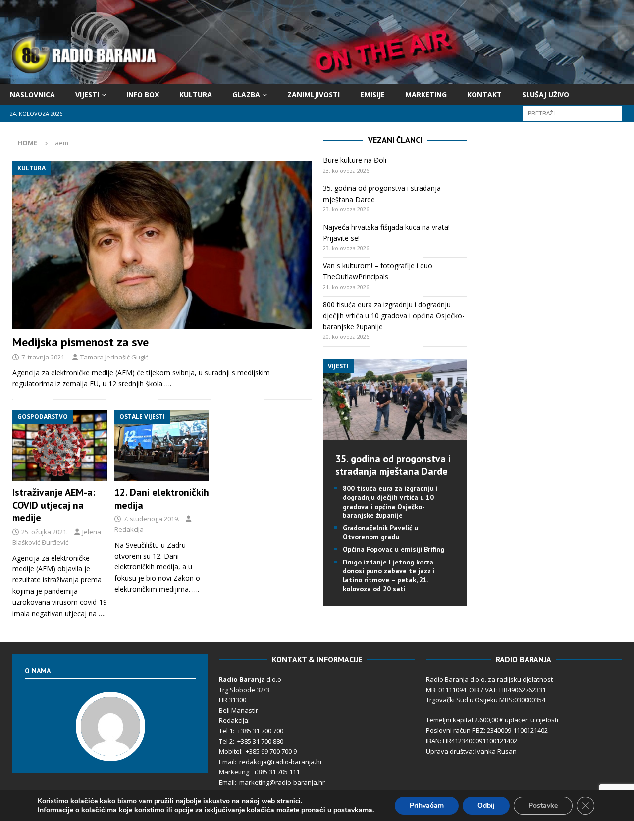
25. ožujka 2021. (44, 531)
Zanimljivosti (313, 94)
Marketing (426, 94)
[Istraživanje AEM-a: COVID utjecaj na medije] (59, 445)
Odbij (486, 805)
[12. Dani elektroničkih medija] (161, 445)
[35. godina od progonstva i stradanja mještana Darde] (395, 434)
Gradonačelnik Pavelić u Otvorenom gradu (380, 532)
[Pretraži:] (572, 113)
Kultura (195, 94)
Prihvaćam (427, 805)
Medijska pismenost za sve (80, 342)
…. (167, 383)
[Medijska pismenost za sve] (162, 245)
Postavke (543, 805)
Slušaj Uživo (545, 94)
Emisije (372, 94)
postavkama (352, 810)
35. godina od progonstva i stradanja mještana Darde (393, 465)
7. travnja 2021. (43, 357)
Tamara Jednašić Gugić (114, 357)
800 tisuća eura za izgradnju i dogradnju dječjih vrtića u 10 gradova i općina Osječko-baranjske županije (394, 315)
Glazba (246, 94)
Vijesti (87, 94)
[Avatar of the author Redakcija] (110, 750)
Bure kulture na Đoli (354, 160)
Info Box (142, 94)
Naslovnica (32, 94)
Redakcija (129, 529)
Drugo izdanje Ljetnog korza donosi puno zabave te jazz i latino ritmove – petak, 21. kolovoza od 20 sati (389, 576)
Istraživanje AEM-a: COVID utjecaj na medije (53, 505)
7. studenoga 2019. (151, 518)
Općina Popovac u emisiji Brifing (393, 549)
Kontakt (484, 94)
